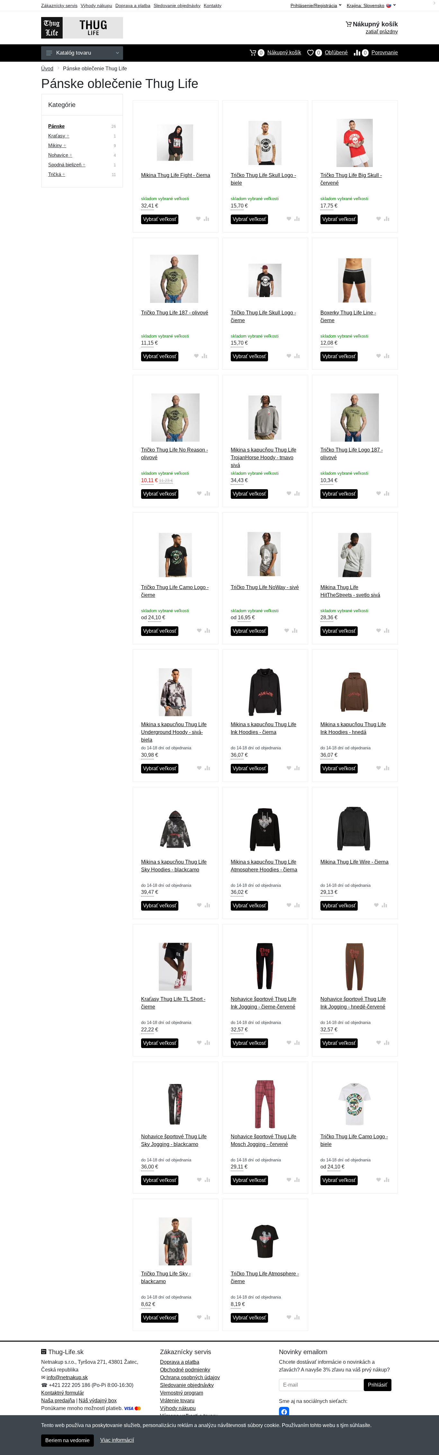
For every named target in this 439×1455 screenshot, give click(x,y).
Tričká (56, 174)
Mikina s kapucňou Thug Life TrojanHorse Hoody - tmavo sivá (263, 457)
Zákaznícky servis (59, 5)
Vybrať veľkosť (159, 219)
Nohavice (60, 155)
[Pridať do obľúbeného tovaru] (198, 219)
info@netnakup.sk (67, 1377)
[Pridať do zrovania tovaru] (206, 219)
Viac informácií (117, 1440)
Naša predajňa (58, 1400)
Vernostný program (181, 1393)
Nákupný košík (280, 53)
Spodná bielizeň (66, 164)
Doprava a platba (132, 5)
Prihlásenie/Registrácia (314, 5)
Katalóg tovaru (73, 53)
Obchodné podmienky (185, 1369)
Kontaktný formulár (62, 1393)
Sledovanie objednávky (177, 5)
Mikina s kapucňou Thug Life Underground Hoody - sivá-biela (174, 732)
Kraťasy (58, 135)
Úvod (47, 68)
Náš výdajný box (98, 1400)
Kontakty (212, 5)
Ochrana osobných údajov (190, 1377)
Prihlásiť (377, 1385)
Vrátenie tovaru (177, 1400)
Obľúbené (332, 53)
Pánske (56, 126)
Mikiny (57, 145)
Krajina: (365, 5)
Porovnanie (381, 53)
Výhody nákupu (96, 5)
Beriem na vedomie (67, 1440)
